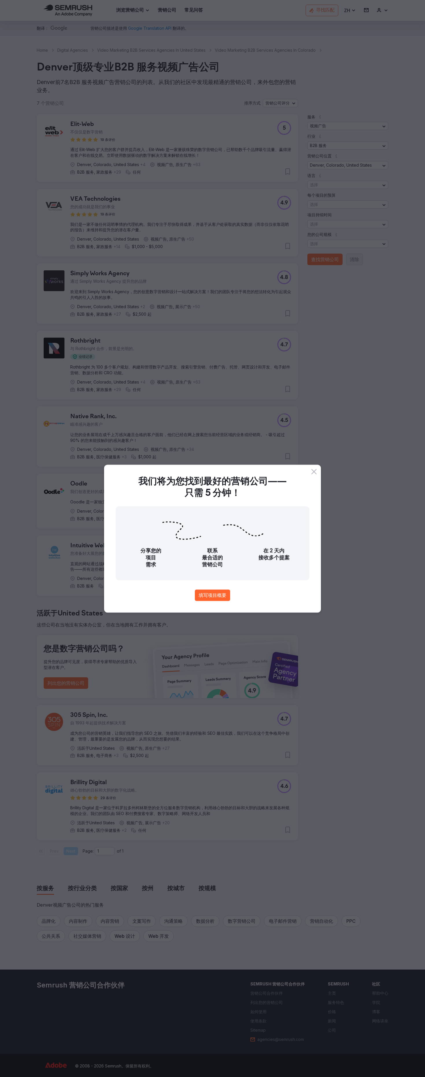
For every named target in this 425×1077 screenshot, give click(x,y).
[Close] (314, 472)
